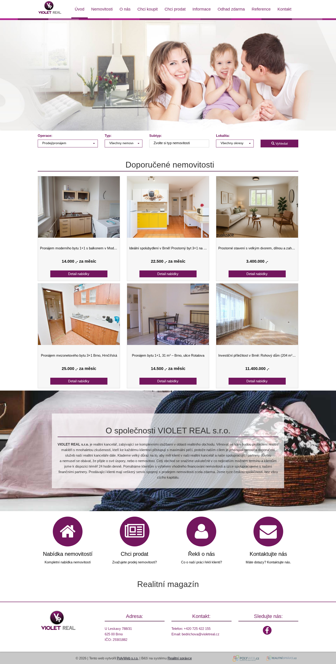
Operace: (45, 136)
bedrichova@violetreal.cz (200, 634)
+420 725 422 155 (197, 629)
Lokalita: (223, 136)
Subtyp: (155, 136)
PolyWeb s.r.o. (128, 658)
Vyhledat (281, 143)
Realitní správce (180, 658)
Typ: (108, 136)
